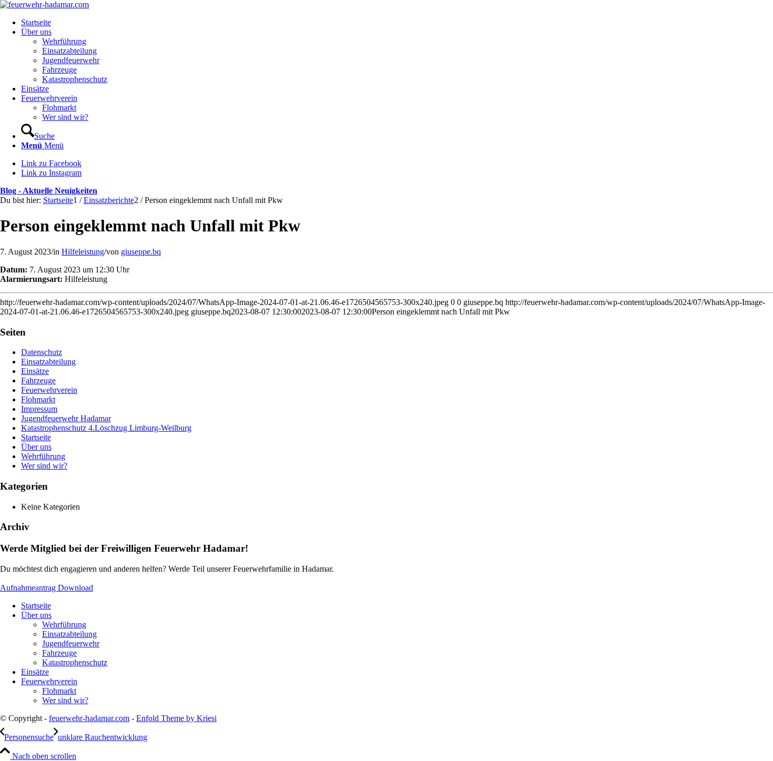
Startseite (36, 437)
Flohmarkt (38, 399)
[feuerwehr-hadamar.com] (44, 4)
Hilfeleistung (83, 251)
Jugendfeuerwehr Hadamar (66, 418)
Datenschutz (41, 352)
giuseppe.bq (141, 251)
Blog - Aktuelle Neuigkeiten (48, 190)
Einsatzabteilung (48, 361)
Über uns (36, 446)
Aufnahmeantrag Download (46, 587)
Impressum (39, 408)
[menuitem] (397, 22)
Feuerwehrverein (49, 389)
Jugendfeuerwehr (70, 643)
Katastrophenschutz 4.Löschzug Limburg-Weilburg (106, 427)
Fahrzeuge (38, 380)
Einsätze (35, 371)
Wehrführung (43, 456)
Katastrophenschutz (74, 662)
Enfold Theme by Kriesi (176, 718)
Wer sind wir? (44, 465)
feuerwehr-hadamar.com (89, 718)
